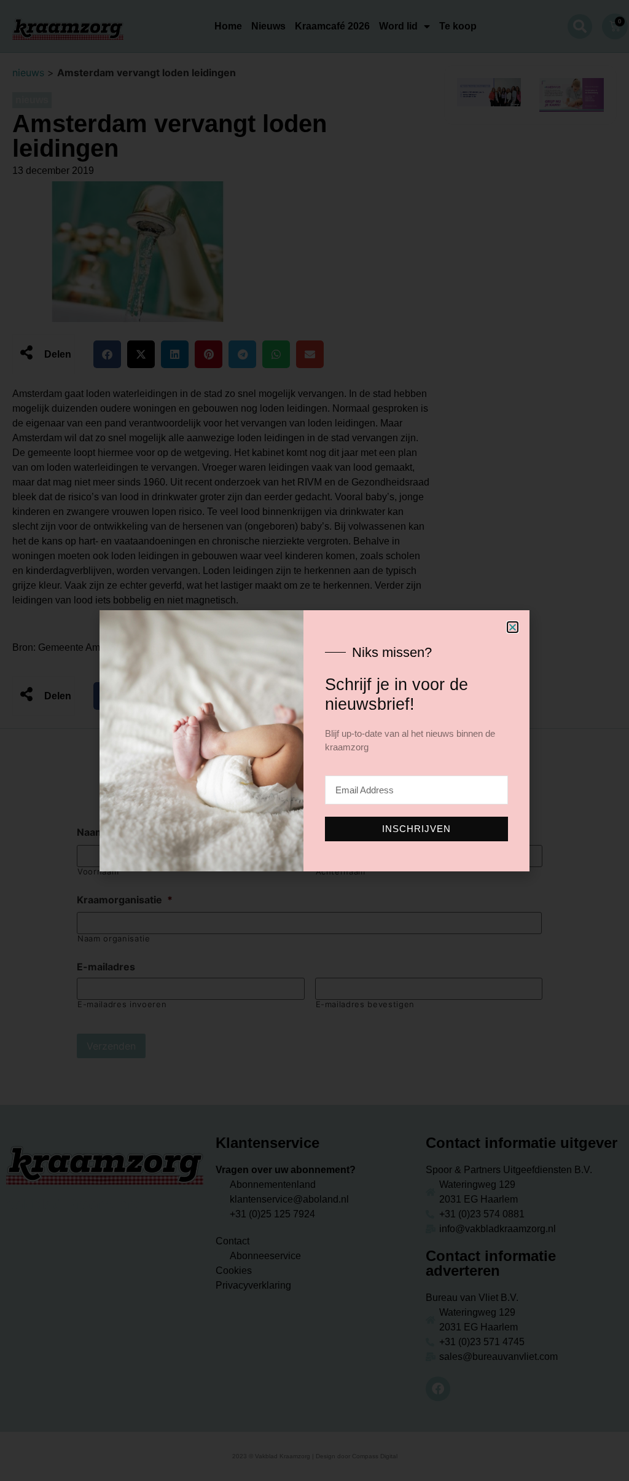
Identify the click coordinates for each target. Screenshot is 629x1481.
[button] (512, 627)
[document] (314, 740)
